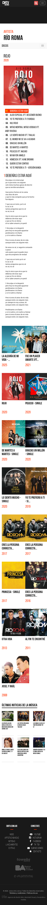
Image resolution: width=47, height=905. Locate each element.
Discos (5, 45)
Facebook (37, 841)
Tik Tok (37, 844)
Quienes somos (37, 848)
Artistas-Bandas (12, 837)
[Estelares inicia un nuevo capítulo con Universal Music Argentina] (23, 742)
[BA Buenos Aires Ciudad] (23, 868)
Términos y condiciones (17, 893)
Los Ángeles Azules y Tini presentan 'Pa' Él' (39, 725)
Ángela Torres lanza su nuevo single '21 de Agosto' (8, 751)
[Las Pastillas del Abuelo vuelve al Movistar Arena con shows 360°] (7, 716)
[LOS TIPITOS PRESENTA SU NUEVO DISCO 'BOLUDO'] (23, 716)
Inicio (12, 834)
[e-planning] (23, 876)
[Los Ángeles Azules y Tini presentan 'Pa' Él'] (39, 716)
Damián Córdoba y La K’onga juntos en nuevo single (39, 751)
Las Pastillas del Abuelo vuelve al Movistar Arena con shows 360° (7, 726)
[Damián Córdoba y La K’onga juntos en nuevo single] (39, 742)
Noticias (11, 841)
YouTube (37, 834)
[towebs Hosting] (23, 859)
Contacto (37, 851)
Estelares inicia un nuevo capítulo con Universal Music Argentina (22, 752)
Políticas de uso (32, 893)
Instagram (37, 837)
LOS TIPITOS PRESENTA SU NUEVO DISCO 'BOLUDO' (23, 725)
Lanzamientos (12, 844)
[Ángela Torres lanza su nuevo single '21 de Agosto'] (7, 742)
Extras (12, 848)
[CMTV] (5, 3)
